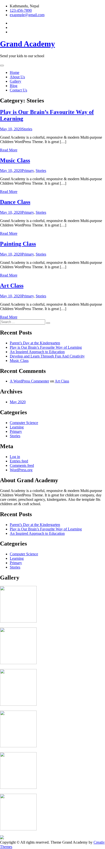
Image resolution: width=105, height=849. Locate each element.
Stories (27, 129)
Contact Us (18, 90)
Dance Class (15, 202)
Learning (17, 427)
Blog (13, 86)
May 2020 (18, 402)
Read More (8, 150)
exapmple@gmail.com (27, 15)
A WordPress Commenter (29, 381)
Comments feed (22, 465)
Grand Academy (27, 43)
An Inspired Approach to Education (37, 352)
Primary (28, 170)
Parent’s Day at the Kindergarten (35, 343)
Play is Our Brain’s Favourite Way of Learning (46, 347)
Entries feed (19, 461)
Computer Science (24, 423)
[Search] (48, 323)
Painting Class (18, 244)
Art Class (11, 285)
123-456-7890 (21, 10)
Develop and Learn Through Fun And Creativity (47, 356)
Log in (15, 457)
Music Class (15, 160)
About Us (17, 77)
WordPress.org (21, 470)
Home (14, 72)
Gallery (15, 81)
